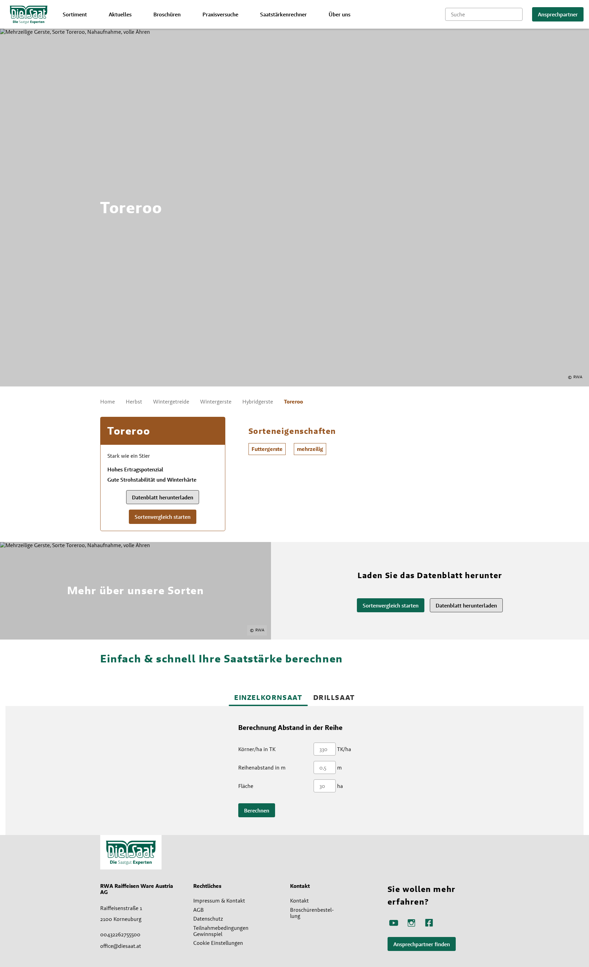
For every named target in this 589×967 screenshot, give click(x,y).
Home (107, 401)
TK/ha (344, 749)
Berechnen (256, 810)
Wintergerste (215, 401)
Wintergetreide (171, 401)
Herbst (134, 401)
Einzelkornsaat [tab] (268, 697)
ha (340, 786)
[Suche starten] (517, 14)
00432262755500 (120, 934)
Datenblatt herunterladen (162, 497)
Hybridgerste (257, 401)
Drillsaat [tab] (334, 697)
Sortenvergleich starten (163, 517)
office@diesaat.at (120, 946)
